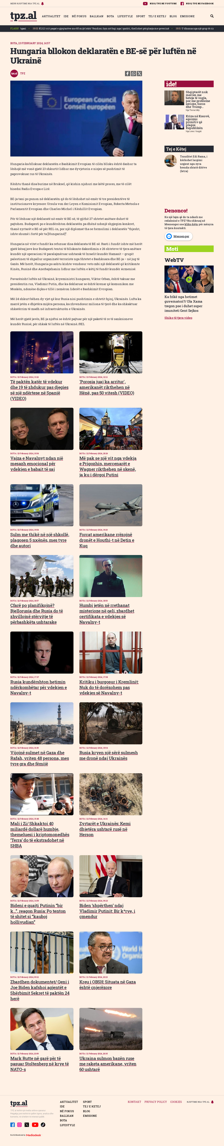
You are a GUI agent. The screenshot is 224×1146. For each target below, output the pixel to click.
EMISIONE (187, 16)
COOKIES (176, 1101)
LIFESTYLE (125, 16)
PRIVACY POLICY (155, 1101)
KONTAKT (134, 1101)
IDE (66, 16)
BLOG (173, 16)
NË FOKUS (79, 16)
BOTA (110, 16)
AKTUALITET (51, 16)
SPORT (140, 16)
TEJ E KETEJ (157, 16)
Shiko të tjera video (178, 318)
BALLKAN (96, 16)
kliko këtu (191, 224)
